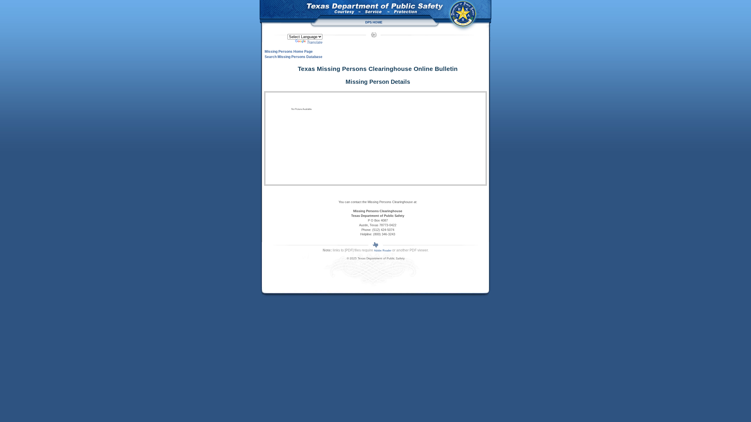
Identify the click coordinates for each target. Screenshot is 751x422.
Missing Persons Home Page (289, 51)
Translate (314, 42)
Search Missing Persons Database (293, 57)
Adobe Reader (382, 250)
